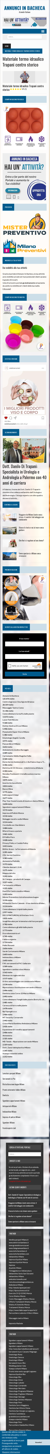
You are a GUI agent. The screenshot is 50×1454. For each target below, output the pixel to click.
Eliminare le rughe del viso (14, 975)
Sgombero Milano (16, 1343)
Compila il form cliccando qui (20, 1181)
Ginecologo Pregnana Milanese (21, 1391)
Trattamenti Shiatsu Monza (19, 1307)
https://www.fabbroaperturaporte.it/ (23, 1310)
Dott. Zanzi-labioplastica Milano (16, 1047)
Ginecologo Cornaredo (18, 1385)
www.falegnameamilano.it (19, 1248)
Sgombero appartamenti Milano (16, 807)
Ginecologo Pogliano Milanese (21, 1394)
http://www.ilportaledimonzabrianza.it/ (24, 1349)
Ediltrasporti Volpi (10, 795)
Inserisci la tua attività (12, 783)
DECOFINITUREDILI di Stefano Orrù (18, 915)
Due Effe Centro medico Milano (16, 891)
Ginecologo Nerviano (17, 1388)
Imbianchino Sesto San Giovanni (21, 1273)
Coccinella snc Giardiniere (14, 825)
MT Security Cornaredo (13, 1017)
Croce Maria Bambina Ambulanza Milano (20, 1023)
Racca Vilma (8, 789)
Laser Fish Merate (10, 720)
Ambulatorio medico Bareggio (16, 750)
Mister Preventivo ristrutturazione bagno (21, 897)
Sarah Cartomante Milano (14, 951)
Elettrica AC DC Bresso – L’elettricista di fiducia (23, 768)
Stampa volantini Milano (18, 1419)
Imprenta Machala (16, 1323)
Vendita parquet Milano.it (18, 1240)
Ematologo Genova (16, 1357)
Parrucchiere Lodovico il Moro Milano (23, 1313)
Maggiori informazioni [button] (11, 1452)
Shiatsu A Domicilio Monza (19, 1305)
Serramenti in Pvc (9, 1078)
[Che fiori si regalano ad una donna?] (10, 546)
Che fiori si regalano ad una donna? (31, 540)
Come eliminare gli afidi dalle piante (18, 927)
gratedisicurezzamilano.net (19, 1416)
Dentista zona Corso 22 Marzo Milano (19, 993)
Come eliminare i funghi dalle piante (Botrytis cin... (24, 999)
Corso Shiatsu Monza (17, 1296)
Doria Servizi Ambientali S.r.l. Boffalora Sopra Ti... (24, 762)
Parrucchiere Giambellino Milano (21, 1425)
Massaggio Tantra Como (13, 708)
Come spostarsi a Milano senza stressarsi (30, 554)
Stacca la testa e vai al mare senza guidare (31, 528)
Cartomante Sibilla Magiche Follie (17, 756)
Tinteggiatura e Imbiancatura (20, 1271)
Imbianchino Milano (9, 1111)
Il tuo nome (24, 638)
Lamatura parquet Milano (11, 1073)
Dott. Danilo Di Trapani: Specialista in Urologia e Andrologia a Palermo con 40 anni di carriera (25, 474)
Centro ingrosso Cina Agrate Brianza (18, 702)
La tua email (24, 651)
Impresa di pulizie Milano (11, 1117)
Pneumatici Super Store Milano (16, 732)
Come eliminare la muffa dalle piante (18, 714)
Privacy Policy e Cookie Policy (15, 843)
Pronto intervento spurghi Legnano (22, 1371)
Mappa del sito (9, 873)
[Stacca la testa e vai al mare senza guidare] (10, 533)
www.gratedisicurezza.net (19, 1245)
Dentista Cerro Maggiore (19, 1405)
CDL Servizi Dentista (11, 855)
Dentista (6, 1095)
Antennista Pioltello (11, 861)
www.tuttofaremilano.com (19, 1254)
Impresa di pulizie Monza (18, 1262)
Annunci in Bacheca (11, 696)
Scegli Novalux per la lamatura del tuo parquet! (23, 921)
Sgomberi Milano (9, 1122)
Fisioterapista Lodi (9, 1128)
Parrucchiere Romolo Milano (20, 1430)
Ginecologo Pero (15, 1402)
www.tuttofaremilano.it (18, 1251)
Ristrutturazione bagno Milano (13, 1084)
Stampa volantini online (13, 1053)
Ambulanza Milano (16, 1285)
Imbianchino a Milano (12, 957)
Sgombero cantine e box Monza (16, 969)
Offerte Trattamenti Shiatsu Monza (22, 1302)
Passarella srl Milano (11, 744)
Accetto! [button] (38, 1442)
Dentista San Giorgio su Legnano (21, 1411)
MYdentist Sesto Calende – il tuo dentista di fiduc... (24, 903)
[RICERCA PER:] (24, 36)
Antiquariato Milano (10, 1106)
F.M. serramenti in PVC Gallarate (17, 963)
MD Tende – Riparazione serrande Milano (20, 1041)
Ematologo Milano (16, 1360)
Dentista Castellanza (17, 1414)
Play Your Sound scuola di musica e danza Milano (23, 801)
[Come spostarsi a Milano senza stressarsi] (10, 559)
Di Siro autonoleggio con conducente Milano (21, 981)
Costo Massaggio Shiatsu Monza (21, 1299)
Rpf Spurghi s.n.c (10, 1011)
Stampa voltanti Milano (18, 1369)
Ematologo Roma (15, 1354)
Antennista (7, 1035)
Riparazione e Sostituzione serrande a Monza (22, 987)
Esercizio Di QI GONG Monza (20, 1293)
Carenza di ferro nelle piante (15, 1005)
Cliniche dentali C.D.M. (12, 867)
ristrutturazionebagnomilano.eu (21, 1282)
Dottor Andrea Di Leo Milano (15, 726)
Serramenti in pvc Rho (17, 1363)
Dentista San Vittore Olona (19, 1408)
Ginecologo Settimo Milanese (20, 1400)
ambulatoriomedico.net (18, 1279)
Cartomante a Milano (12, 885)
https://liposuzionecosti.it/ (19, 1290)
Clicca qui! (7, 289)
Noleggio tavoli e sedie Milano (15, 819)
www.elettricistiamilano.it (19, 1242)
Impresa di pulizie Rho (17, 1374)
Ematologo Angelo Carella (14, 738)
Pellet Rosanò (8, 945)
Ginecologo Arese (16, 1380)
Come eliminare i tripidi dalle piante (18, 909)
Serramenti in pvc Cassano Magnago (23, 1352)
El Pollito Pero (9, 837)
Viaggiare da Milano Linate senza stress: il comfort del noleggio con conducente (31, 517)
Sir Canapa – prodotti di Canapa (16, 879)
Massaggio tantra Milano (19, 1318)
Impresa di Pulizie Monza (13, 813)
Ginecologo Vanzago (17, 1397)
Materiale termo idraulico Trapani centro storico (23, 88)
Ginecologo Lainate (16, 1383)
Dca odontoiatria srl (11, 933)
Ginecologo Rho (15, 1377)
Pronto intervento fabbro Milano (14, 1089)
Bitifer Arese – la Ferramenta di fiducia (19, 849)
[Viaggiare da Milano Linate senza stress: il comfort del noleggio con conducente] (10, 520)
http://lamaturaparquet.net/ (19, 1288)
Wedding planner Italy (17, 1366)
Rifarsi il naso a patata (12, 831)
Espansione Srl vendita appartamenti (19, 1029)
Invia (25, 674)
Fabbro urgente (9, 939)
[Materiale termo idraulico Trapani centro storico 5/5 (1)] (24, 81)
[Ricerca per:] (24, 1154)
